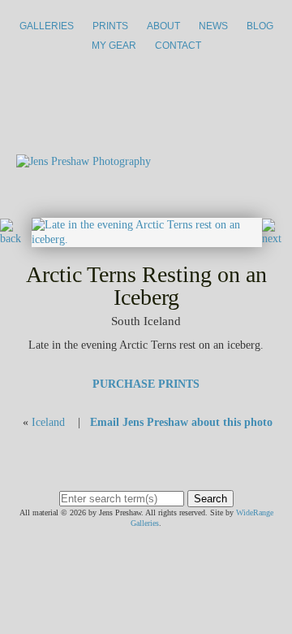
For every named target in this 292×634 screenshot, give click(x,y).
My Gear (114, 45)
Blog (260, 26)
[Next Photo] (147, 239)
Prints (110, 26)
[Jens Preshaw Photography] (83, 161)
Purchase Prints (146, 384)
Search (210, 499)
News (213, 26)
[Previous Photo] (16, 238)
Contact (178, 45)
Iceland (48, 422)
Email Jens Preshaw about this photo (181, 422)
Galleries (46, 26)
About (163, 26)
